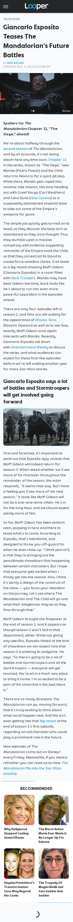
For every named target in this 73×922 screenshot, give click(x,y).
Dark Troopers (23, 278)
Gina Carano (40, 197)
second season (15, 148)
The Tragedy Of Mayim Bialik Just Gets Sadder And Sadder (51, 889)
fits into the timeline (35, 768)
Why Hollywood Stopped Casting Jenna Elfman (16, 833)
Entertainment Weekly (30, 347)
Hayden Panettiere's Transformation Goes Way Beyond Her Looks (19, 889)
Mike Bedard (15, 63)
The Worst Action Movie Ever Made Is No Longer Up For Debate (53, 835)
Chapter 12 (57, 159)
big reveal (48, 720)
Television (11, 19)
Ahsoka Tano (45, 319)
